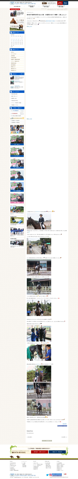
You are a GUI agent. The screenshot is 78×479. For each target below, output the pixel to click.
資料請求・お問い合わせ (61, 464)
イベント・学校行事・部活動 (16, 102)
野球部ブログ (13, 66)
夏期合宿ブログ (13, 68)
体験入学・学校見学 (60, 465)
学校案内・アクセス (45, 1)
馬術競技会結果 (13, 63)
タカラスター (37, 211)
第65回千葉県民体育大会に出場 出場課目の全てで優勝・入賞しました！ (57, 9)
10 (13, 40)
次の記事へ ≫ (64, 437)
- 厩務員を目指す (48, 465)
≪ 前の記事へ (29, 437)
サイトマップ (51, 1)
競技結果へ (65, 423)
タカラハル (38, 364)
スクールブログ (12, 466)
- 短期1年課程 (24, 466)
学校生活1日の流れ (15, 100)
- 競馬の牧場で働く (48, 466)
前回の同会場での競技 (50, 20)
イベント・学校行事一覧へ (47, 440)
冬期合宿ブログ (13, 70)
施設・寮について (14, 96)
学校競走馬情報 (13, 57)
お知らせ (12, 52)
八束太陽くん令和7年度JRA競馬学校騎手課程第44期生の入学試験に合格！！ (19, 78)
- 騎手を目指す (47, 464)
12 (16, 40)
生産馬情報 (13, 55)
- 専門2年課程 (24, 465)
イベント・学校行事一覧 (15, 61)
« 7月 (11, 46)
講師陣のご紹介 (14, 98)
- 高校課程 (23, 464)
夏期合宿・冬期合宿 (60, 466)
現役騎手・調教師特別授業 (15, 59)
